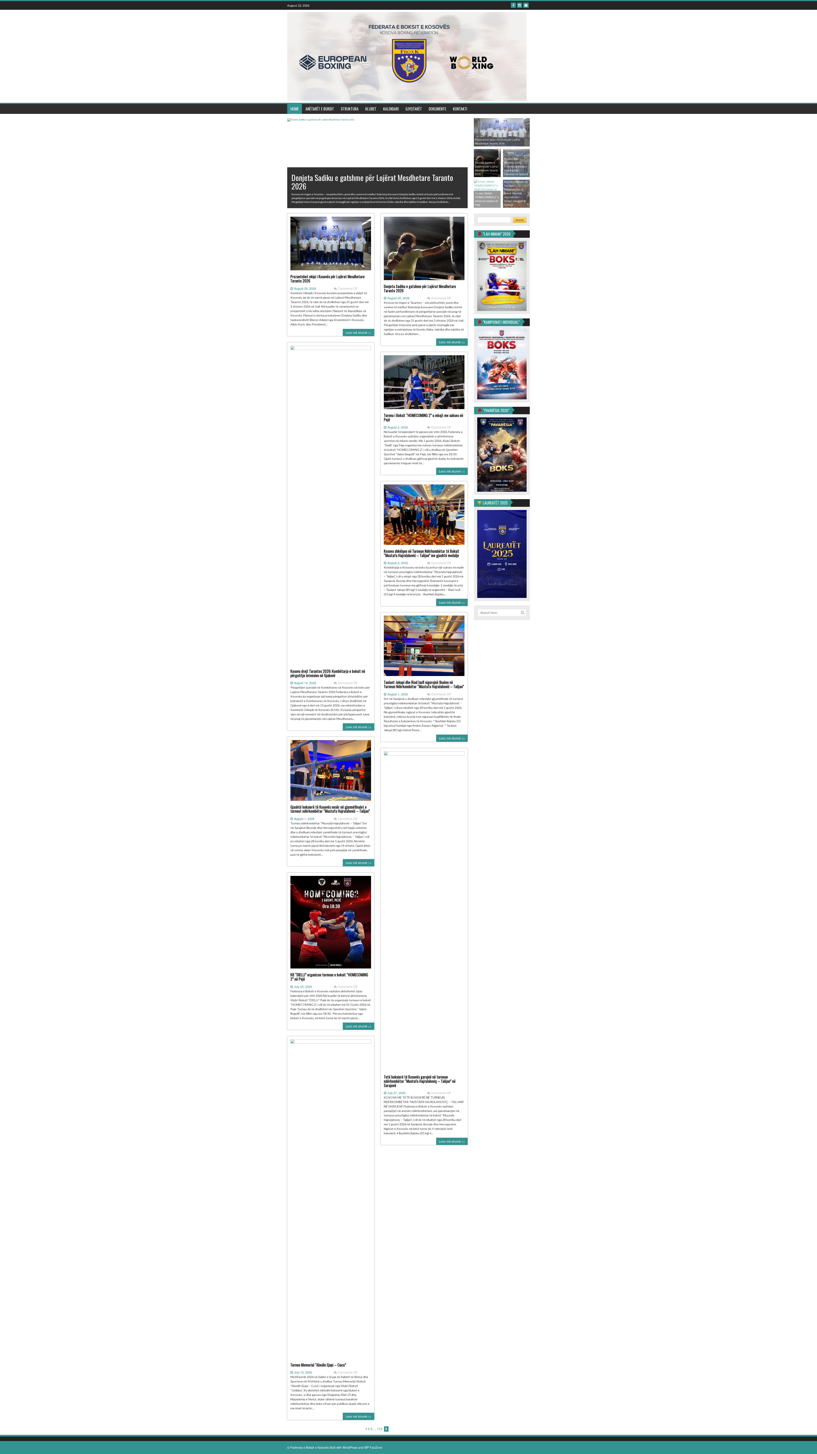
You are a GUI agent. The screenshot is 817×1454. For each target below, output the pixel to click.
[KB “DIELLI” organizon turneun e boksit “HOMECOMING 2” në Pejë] (330, 924)
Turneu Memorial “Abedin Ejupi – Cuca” (318, 1365)
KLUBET (370, 109)
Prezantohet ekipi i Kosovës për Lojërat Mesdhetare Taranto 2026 (327, 279)
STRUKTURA (350, 109)
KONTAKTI (460, 109)
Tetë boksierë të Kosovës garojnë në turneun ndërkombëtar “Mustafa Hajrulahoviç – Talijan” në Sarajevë (420, 1081)
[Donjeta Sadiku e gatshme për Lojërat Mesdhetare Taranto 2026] (424, 250)
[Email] (526, 5)
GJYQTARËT (414, 109)
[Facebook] (513, 5)
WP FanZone (373, 1447)
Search (520, 220)
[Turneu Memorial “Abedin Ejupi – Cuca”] (330, 1200)
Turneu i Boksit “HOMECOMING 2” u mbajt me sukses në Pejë (423, 417)
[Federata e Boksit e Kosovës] (407, 56)
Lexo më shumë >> (358, 332)
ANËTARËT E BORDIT (320, 109)
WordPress (350, 1447)
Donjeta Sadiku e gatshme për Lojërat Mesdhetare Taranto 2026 (420, 288)
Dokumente (437, 109)
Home (294, 109)
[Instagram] (519, 5)
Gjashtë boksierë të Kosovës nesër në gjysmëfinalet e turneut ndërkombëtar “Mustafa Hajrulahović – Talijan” (330, 809)
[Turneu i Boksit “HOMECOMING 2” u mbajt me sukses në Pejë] (424, 384)
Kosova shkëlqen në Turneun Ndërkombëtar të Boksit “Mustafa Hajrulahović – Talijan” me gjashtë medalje (421, 553)
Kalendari (391, 109)
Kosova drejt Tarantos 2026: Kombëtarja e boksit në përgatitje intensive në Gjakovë (327, 673)
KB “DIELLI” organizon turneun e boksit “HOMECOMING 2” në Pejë (329, 977)
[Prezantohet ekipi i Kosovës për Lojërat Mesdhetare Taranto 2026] (330, 245)
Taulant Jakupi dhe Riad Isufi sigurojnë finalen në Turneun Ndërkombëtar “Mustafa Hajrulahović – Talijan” (424, 684)
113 (379, 1429)
